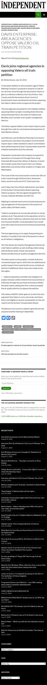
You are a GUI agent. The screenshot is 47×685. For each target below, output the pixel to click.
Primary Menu (44, 15)
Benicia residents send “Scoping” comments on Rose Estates (23, 485)
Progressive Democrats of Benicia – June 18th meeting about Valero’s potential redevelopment (21, 583)
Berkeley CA (7, 326)
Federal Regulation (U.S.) (22, 24)
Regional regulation (19, 26)
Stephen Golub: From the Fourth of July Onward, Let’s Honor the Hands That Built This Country (21, 549)
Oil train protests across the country (14, 352)
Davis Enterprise (22, 58)
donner (18, 326)
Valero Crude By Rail (9, 30)
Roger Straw (16, 52)
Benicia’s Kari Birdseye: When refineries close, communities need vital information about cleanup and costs (23, 566)
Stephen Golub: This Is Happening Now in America (20, 524)
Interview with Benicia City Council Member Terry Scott (22, 478)
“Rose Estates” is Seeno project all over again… (18, 491)
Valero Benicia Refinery (30, 28)
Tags (3, 658)
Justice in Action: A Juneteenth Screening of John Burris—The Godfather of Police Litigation (22, 575)
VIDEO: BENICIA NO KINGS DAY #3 (15, 591)
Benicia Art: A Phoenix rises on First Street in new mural (22, 615)
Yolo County (8, 332)
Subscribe (6, 388)
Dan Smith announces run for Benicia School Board (20, 437)
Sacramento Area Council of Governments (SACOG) (21, 329)
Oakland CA (28, 326)
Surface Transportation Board (18, 27)
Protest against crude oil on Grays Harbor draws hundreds (23, 343)
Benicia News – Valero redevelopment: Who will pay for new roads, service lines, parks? (22, 507)
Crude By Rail (6, 24)
